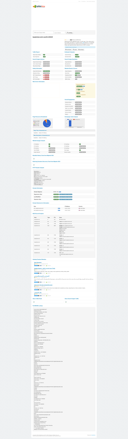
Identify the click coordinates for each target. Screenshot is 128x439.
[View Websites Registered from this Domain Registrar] (60, 191)
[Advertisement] (63, 20)
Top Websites (83, 1)
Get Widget (81, 49)
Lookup (70, 32)
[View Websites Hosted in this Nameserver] (59, 208)
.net (83, 42)
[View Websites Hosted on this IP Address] (84, 86)
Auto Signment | (38, 262)
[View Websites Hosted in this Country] (81, 89)
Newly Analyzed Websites (91, 1)
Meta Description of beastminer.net (42, 135)
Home (79, 1)
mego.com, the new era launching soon (43, 285)
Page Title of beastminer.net (40, 130)
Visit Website (68, 49)
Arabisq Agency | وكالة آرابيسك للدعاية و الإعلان (44, 268)
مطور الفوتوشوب (38, 292)
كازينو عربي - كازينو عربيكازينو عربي (41, 276)
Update (75, 49)
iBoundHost (93, 435)
